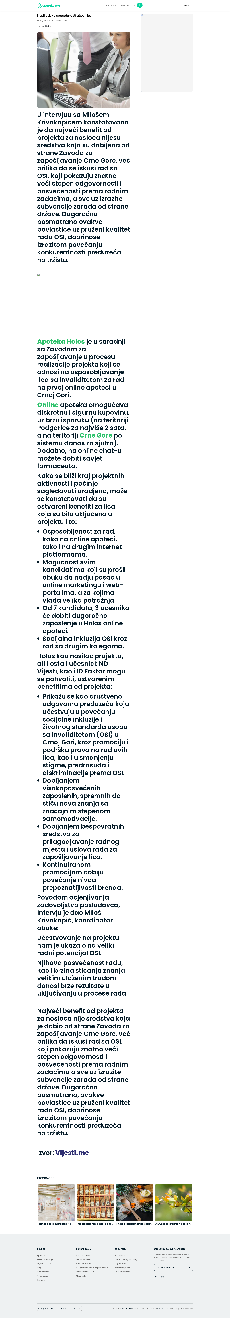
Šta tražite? (111, 5)
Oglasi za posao (44, 1263)
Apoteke (41, 1255)
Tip (134, 5)
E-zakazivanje (43, 1271)
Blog (39, 1267)
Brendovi (41, 1280)
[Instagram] (156, 1276)
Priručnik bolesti (83, 1255)
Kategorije (124, 5)
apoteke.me (126, 1308)
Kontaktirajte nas (122, 1267)
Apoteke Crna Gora (68, 1308)
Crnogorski (44, 1308)
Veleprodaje (42, 1276)
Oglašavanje (120, 1263)
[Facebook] (162, 1276)
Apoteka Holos (61, 341)
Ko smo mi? (120, 1255)
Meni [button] (187, 5)
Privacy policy (173, 1308)
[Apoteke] (49, 5)
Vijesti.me (72, 1152)
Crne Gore (95, 435)
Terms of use (187, 1308)
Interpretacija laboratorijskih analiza (92, 1267)
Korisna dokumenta (85, 1271)
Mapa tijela (81, 1276)
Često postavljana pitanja (126, 1259)
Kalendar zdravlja (83, 1263)
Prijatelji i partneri (122, 1271)
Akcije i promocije (45, 1259)
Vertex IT (161, 1308)
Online (48, 404)
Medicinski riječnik (84, 1259)
